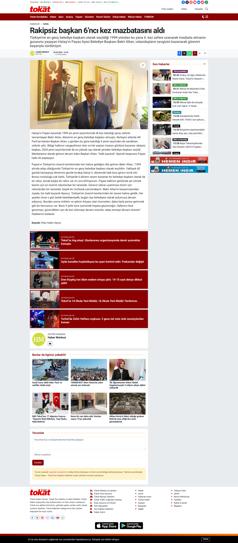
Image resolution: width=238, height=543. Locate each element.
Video (184, 9)
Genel (46, 24)
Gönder (38, 462)
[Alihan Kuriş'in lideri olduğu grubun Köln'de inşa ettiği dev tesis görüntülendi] (127, 403)
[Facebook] (32, 517)
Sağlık (141, 509)
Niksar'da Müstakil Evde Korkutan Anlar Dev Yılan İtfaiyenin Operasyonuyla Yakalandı (188, 90)
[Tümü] (204, 64)
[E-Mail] (50, 343)
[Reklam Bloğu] (179, 160)
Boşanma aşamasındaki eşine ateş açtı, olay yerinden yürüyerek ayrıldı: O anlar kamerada (188, 131)
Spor (61, 16)
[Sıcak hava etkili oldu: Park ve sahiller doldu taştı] (50, 369)
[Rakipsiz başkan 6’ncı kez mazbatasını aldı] (89, 94)
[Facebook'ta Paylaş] (179, 53)
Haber (53, 16)
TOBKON (149, 16)
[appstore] (106, 525)
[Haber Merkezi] (38, 339)
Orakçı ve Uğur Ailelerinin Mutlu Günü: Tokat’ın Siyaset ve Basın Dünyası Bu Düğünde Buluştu (188, 77)
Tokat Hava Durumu (103, 493)
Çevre (140, 493)
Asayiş (69, 16)
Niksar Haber (135, 16)
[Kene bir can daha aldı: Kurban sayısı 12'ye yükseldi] (89, 403)
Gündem (89, 16)
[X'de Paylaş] (184, 53)
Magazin (178, 506)
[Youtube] (57, 517)
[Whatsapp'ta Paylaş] (189, 53)
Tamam (205, 539)
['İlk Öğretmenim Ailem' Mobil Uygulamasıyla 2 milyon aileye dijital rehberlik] (127, 369)
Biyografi (142, 506)
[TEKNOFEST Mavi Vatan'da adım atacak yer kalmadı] (89, 369)
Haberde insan (144, 496)
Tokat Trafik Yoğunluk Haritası (108, 499)
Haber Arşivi (99, 512)
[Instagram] (47, 517)
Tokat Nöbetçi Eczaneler (105, 490)
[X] (37, 517)
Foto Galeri (167, 9)
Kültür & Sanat (180, 503)
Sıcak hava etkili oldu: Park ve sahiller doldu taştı (47, 383)
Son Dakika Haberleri (103, 509)
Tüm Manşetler (101, 506)
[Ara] (206, 9)
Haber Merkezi (57, 337)
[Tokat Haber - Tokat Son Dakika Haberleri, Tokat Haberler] (40, 8)
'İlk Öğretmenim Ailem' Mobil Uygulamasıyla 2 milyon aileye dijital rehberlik (127, 385)
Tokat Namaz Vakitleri (104, 496)
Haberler (35, 24)
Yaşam (79, 16)
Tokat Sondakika (39, 16)
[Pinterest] (42, 517)
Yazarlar (199, 9)
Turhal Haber (144, 499)
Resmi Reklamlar (182, 496)
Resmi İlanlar (103, 16)
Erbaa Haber (119, 16)
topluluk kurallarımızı (59, 472)
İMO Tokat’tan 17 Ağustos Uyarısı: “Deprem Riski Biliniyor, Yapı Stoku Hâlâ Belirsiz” (49, 419)
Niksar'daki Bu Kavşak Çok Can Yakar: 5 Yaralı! (187, 104)
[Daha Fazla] (195, 53)
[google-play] (131, 525)
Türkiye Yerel (180, 490)
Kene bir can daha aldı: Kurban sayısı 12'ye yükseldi (86, 417)
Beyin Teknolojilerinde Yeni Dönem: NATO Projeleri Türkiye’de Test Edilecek (187, 145)
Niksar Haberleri (180, 85)
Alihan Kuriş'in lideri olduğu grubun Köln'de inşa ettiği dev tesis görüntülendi (126, 419)
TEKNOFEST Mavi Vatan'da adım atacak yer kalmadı (87, 383)
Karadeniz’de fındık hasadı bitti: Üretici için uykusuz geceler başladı (188, 118)
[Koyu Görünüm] (203, 17)
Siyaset (141, 503)
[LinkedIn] (52, 517)
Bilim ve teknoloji (180, 139)
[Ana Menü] (206, 17)
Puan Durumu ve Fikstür (105, 503)
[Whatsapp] (62, 517)
